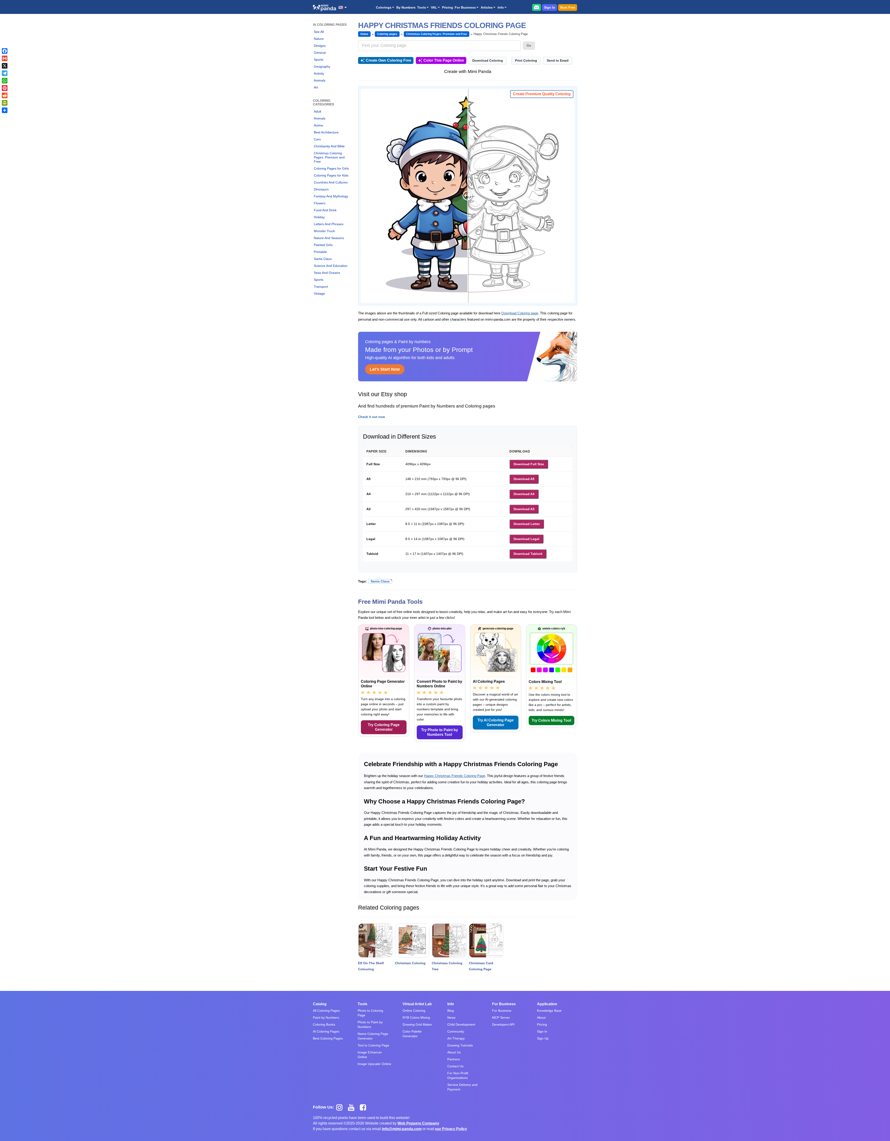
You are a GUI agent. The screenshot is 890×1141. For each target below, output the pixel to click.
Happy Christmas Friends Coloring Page (454, 776)
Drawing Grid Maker (417, 1024)
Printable (320, 252)
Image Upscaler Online (374, 1064)
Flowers (319, 203)
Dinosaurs (321, 189)
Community (455, 1031)
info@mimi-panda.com (402, 1129)
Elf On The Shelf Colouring (371, 966)
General (320, 52)
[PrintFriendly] (4, 103)
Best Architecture (326, 132)
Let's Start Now (385, 369)
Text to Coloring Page (373, 1045)
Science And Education (330, 266)
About (541, 1017)
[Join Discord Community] (536, 7)
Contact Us (455, 1066)
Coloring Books (324, 1024)
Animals (319, 80)
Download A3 (524, 509)
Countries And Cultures (331, 182)
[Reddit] (4, 95)
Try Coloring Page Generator (384, 727)
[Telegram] (4, 73)
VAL (434, 7)
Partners (453, 1059)
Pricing (447, 7)
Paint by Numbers (326, 1017)
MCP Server (501, 1017)
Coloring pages (387, 34)
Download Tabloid (528, 554)
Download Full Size (529, 464)
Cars (317, 139)
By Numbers (406, 7)
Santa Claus (323, 259)
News (451, 1017)
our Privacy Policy (451, 1129)
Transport (321, 286)
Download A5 (524, 479)
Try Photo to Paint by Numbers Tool (439, 732)
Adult (317, 111)
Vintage (319, 293)
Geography (322, 66)
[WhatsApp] (4, 80)
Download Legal (526, 539)
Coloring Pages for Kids (331, 175)
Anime (318, 125)
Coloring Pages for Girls (331, 168)
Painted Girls (323, 245)
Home (364, 34)
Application (547, 1004)
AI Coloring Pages (326, 1031)
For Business (465, 7)
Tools (421, 7)
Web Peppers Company (418, 1123)
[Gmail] (4, 58)
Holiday (319, 217)
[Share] (4, 110)
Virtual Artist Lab (417, 1004)
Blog (450, 1010)
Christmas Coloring (410, 963)
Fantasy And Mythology (331, 196)
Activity (319, 73)
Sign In (549, 7)
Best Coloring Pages (328, 1038)
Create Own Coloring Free (388, 60)
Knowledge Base (549, 1010)
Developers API (503, 1024)
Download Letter (527, 524)
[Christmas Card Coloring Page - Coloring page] (486, 940)
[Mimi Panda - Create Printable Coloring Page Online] (324, 7)
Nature (319, 39)
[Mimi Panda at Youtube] (353, 1107)
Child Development (461, 1024)
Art (316, 87)
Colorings (383, 7)
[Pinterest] (4, 88)
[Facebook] (4, 51)
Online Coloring (414, 1010)
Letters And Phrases (328, 224)
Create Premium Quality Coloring (542, 94)
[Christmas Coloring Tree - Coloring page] (449, 940)
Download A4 (524, 494)
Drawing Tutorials (460, 1045)
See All (319, 32)
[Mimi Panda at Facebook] (364, 1107)
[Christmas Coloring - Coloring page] (412, 940)
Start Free (567, 7)
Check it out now (371, 417)
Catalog (320, 1004)
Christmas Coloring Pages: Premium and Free (329, 157)
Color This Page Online (443, 60)
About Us (454, 1052)
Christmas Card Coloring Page (481, 966)
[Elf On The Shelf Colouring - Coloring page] (375, 940)
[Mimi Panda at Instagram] (341, 1107)
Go (529, 45)
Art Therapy (456, 1038)
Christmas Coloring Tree (447, 966)
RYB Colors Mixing (416, 1017)
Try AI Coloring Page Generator (495, 722)
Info (501, 7)
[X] (4, 66)
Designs (320, 45)
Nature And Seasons (329, 238)
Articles (487, 7)
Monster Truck (324, 231)
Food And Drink (325, 210)
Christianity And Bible (329, 146)
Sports (318, 59)
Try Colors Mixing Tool (551, 720)
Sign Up (543, 1038)
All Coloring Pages (326, 1010)
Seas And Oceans (327, 273)
